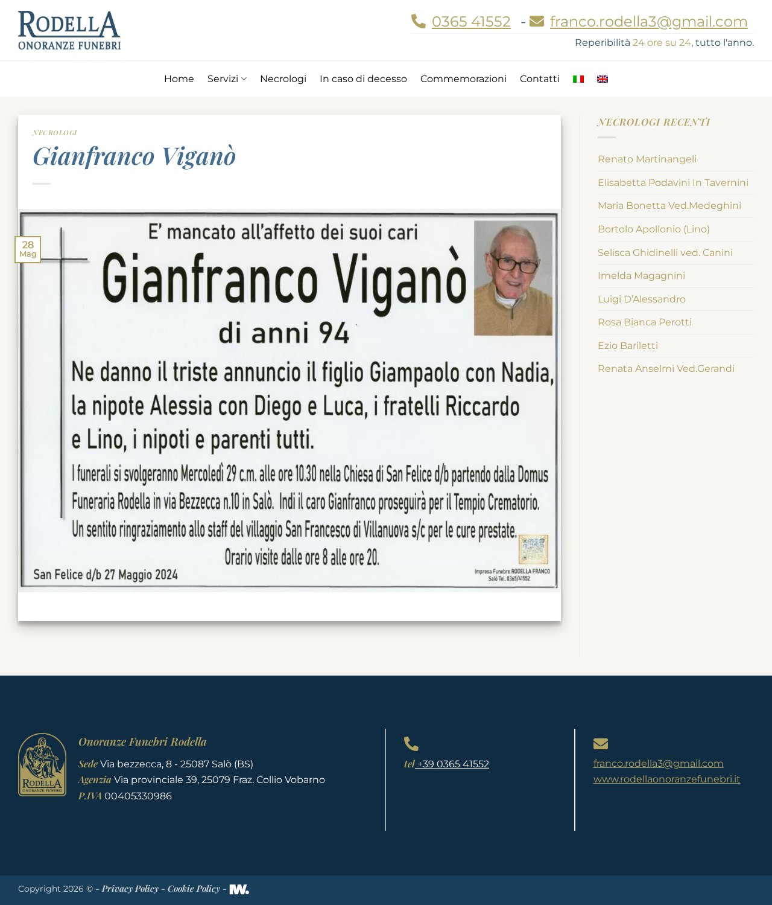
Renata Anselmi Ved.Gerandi (666, 368)
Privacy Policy (130, 888)
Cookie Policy (194, 888)
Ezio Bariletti (628, 345)
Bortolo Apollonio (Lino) (654, 229)
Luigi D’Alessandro (642, 299)
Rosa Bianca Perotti (645, 322)
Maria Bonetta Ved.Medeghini (669, 205)
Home (179, 79)
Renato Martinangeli (647, 159)
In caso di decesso (363, 79)
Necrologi (283, 79)
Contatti (540, 79)
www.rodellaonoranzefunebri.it (667, 779)
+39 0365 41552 (452, 764)
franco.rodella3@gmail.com (658, 763)
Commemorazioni (463, 79)
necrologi (55, 132)
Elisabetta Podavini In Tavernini (673, 182)
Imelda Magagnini (641, 275)
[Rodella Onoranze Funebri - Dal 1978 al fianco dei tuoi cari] (69, 30)
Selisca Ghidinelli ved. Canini (665, 252)
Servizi (222, 79)
